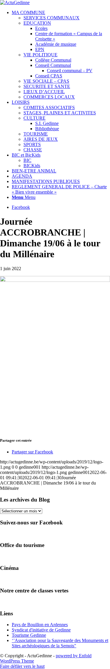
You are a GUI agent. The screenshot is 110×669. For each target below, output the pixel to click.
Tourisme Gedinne (29, 635)
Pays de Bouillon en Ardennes (40, 624)
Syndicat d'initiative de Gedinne (41, 629)
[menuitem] (61, 55)
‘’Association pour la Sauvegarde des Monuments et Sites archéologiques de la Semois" (60, 643)
